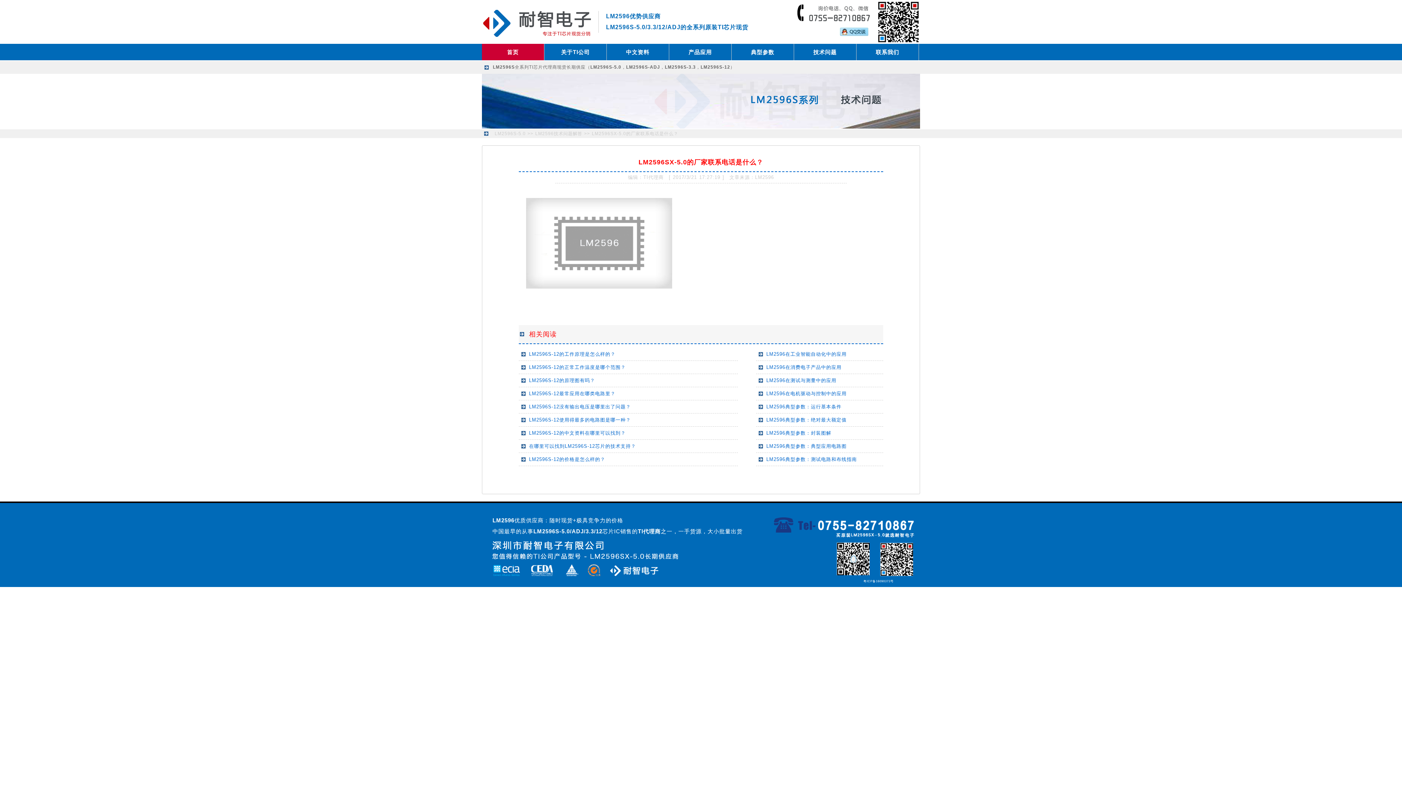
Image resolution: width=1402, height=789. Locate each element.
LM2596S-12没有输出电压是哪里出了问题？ (580, 406)
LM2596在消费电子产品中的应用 (804, 367)
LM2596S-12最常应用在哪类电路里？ (572, 393)
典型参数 (762, 52)
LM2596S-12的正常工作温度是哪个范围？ (577, 367)
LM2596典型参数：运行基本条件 (804, 406)
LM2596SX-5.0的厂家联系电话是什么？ (635, 133)
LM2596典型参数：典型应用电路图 (806, 446)
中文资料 (638, 52)
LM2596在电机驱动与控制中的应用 (806, 393)
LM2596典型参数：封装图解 (798, 433)
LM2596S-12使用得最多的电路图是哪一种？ (580, 420)
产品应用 (700, 52)
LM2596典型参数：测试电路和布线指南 (811, 459)
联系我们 (887, 52)
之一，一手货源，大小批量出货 (690, 531)
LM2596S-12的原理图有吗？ (562, 380)
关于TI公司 (575, 52)
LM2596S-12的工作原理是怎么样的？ (572, 354)
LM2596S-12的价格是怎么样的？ (567, 459)
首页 (513, 52)
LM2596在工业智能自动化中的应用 (806, 354)
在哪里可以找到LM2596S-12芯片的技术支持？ (582, 446)
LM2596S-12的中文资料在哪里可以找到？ (577, 433)
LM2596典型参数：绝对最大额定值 (806, 420)
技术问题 (825, 52)
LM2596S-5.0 (510, 133)
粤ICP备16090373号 (878, 581)
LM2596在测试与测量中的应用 (801, 380)
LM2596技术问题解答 (558, 133)
